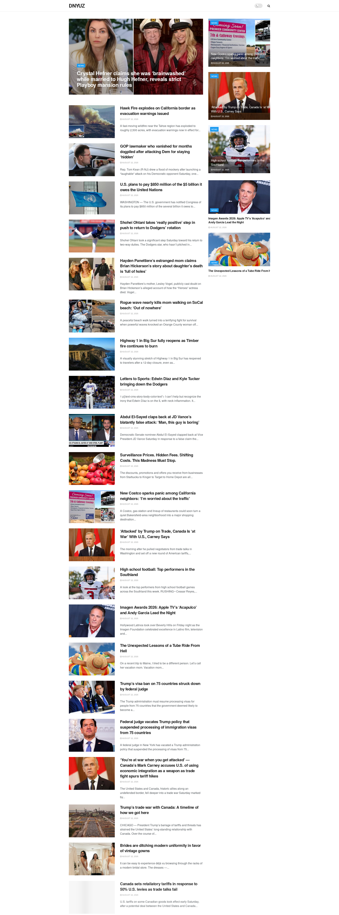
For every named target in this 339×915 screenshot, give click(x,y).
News (81, 65)
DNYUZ (77, 5)
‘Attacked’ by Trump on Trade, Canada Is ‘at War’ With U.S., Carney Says (157, 533)
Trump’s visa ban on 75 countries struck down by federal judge (160, 686)
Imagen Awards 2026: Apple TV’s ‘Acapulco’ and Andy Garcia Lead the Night (158, 609)
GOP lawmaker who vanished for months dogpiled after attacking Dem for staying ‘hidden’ (156, 151)
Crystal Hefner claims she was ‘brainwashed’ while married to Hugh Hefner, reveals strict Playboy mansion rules (131, 78)
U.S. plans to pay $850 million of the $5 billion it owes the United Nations (161, 186)
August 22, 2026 (86, 91)
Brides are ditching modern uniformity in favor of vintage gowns (160, 848)
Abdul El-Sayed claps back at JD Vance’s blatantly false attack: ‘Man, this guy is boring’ (159, 419)
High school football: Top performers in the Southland (157, 571)
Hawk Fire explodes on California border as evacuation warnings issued (157, 110)
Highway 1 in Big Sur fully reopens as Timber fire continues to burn (159, 343)
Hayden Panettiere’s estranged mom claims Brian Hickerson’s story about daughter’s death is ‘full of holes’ (161, 266)
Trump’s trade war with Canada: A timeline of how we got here (159, 809)
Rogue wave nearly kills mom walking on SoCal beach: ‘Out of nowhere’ (161, 305)
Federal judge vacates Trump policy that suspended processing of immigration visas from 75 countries (158, 727)
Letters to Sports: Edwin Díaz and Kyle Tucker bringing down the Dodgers (160, 381)
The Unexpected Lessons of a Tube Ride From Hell (160, 648)
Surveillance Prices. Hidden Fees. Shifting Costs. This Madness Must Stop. (156, 457)
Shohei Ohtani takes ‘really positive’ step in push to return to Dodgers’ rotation (157, 225)
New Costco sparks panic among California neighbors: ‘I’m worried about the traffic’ (157, 495)
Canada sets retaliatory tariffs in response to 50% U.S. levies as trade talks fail (158, 886)
